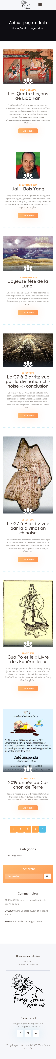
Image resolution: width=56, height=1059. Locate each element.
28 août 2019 (28, 373)
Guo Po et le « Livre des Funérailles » (28, 659)
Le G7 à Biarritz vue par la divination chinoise (28, 528)
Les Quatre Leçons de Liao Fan (28, 96)
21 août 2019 (28, 653)
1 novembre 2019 (28, 90)
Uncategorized (15, 855)
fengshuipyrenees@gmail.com (28, 1024)
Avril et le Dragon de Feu (30, 921)
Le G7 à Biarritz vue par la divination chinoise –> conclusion (28, 381)
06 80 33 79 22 (32, 1027)
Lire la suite (28, 131)
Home (15, 28)
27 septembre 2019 (28, 185)
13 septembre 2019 (28, 278)
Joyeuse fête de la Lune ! (28, 283)
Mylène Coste (12, 900)
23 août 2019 (28, 520)
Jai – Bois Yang (28, 189)
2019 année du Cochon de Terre (28, 785)
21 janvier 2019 (28, 779)
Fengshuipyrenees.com (17, 1045)
